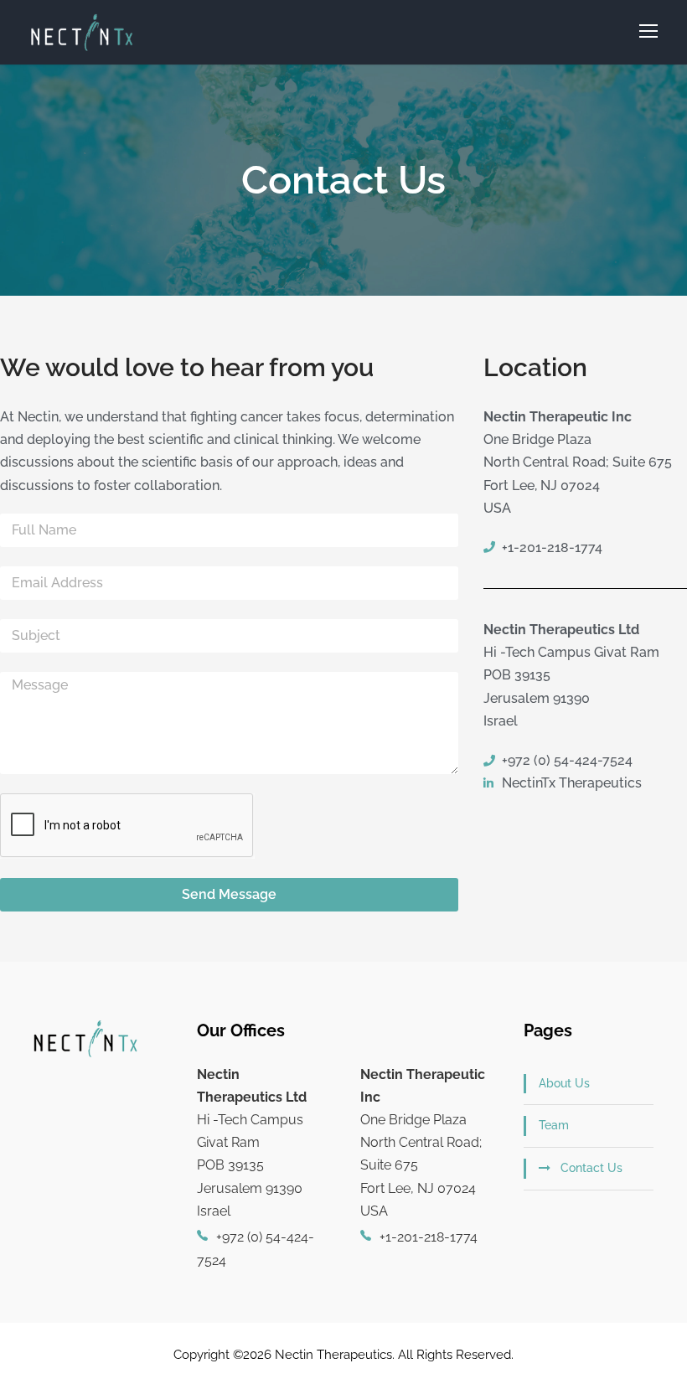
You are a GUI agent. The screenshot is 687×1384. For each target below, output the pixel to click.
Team (554, 1125)
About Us (564, 1083)
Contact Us (591, 1168)
